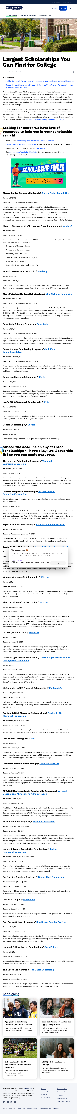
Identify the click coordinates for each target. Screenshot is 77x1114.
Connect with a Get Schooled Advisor (20, 144)
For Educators (56, 2)
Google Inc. (29, 899)
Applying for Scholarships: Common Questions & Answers (19, 1023)
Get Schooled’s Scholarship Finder (23, 152)
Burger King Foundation (51, 877)
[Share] (72, 71)
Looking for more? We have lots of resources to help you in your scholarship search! (39, 81)
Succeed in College (63, 1092)
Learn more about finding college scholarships (45, 119)
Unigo (42, 377)
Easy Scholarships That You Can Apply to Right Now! (56, 1023)
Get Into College (11, 15)
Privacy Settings (32, 1108)
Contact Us (56, 1108)
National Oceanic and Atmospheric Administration (35, 792)
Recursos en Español (63, 1101)
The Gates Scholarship (42, 969)
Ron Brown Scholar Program (51, 922)
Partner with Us (66, 2)
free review (40, 148)
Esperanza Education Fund (50, 524)
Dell (33, 738)
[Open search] (52, 8)
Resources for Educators (45, 1093)
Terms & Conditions (45, 1108)
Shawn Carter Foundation (55, 193)
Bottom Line (27, 1089)
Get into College (62, 1089)
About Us (43, 1089)
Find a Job (60, 1095)
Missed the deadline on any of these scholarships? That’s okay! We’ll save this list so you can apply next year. (39, 86)
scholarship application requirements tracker (35, 141)
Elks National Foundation (59, 294)
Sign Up (63, 8)
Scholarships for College (28, 15)
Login (56, 8)
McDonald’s (55, 688)
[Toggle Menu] (70, 8)
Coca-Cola (42, 324)
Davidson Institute (49, 763)
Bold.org (67, 226)
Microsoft (46, 577)
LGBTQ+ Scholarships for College (53, 1063)
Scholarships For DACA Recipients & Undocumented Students (18, 1064)
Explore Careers (62, 1098)
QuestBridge (51, 947)
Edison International (44, 821)
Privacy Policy (21, 1108)
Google (31, 424)
